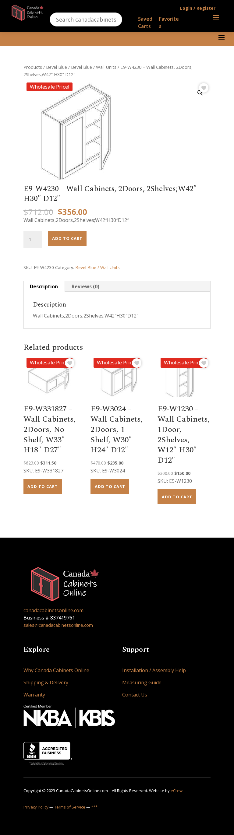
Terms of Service (69, 807)
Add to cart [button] (42, 486)
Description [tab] (44, 286)
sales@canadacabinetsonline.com (58, 625)
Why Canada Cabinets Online (56, 670)
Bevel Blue (56, 67)
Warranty (34, 694)
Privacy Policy (35, 807)
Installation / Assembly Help (154, 670)
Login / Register (197, 8)
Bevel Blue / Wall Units (93, 67)
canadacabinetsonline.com (53, 610)
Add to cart (67, 238)
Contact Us (134, 694)
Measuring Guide (141, 682)
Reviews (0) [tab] (85, 286)
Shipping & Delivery (45, 682)
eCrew (177, 790)
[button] (200, 92)
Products (32, 67)
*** (94, 807)
